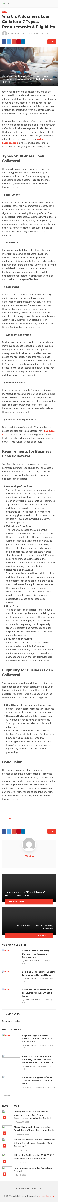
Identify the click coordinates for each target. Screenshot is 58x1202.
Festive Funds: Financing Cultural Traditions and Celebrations (36, 953)
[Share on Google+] (14, 41)
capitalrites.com (46, 1196)
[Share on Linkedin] (23, 41)
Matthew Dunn (31, 961)
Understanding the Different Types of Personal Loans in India (38, 1080)
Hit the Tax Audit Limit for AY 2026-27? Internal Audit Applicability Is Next (34, 1157)
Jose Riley (29, 1066)
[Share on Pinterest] (18, 41)
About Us (36, 1189)
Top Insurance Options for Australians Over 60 (33, 1170)
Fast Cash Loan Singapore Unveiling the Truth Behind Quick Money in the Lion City (37, 1059)
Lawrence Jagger (33, 1000)
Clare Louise (31, 979)
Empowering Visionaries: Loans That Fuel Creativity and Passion (37, 1038)
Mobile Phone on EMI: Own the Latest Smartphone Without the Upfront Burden (34, 1129)
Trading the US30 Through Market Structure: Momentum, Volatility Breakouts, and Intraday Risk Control (32, 1114)
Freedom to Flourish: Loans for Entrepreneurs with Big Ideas (37, 992)
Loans (4, 11)
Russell (15, 33)
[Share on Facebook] (4, 41)
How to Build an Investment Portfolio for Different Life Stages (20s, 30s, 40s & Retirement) (34, 1143)
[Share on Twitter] (9, 41)
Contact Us (22, 1189)
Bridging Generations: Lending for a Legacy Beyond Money (39, 973)
